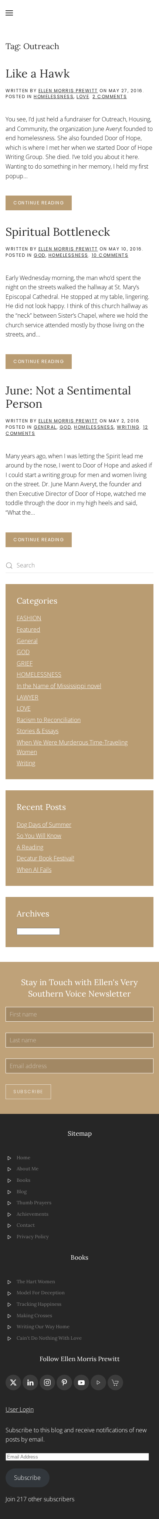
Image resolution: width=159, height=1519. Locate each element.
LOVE (83, 96)
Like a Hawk (38, 73)
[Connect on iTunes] (98, 1382)
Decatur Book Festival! (45, 858)
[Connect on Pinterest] (64, 1382)
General (45, 427)
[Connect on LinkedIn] (30, 1382)
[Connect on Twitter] (13, 1382)
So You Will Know (39, 836)
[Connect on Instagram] (47, 1382)
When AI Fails (34, 870)
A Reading (30, 847)
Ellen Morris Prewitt (68, 90)
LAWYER (27, 697)
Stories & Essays (37, 731)
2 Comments (109, 96)
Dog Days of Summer (44, 825)
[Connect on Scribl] (115, 1382)
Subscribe (28, 1091)
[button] (9, 13)
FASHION (29, 618)
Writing (128, 427)
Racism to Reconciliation (49, 720)
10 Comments (110, 255)
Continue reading (38, 203)
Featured (28, 629)
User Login (20, 1409)
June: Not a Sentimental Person (68, 397)
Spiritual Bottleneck (58, 231)
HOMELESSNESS (54, 96)
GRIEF (25, 663)
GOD (39, 255)
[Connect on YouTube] (81, 1382)
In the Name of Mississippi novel (59, 686)
